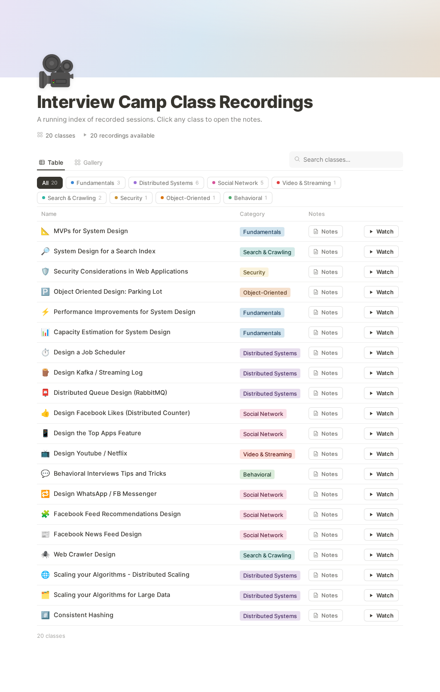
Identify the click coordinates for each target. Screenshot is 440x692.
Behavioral (250, 197)
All (50, 182)
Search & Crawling (74, 197)
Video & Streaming (309, 182)
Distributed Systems (169, 182)
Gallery (93, 162)
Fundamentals (98, 182)
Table (55, 162)
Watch (385, 231)
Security (133, 197)
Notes (329, 231)
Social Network (240, 182)
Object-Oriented (190, 197)
